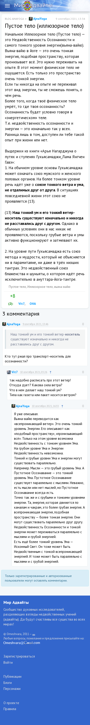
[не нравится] (19, 296)
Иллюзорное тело (40, 287)
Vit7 (21, 304)
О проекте (11, 703)
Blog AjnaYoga (14, 18)
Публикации (12, 676)
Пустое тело (17, 287)
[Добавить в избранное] (28, 296)
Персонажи (12, 688)
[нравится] (7, 296)
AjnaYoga (40, 19)
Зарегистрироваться (19, 656)
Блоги (7, 682)
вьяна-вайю (62, 287)
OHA (32, 304)
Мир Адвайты (16, 602)
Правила (9, 709)
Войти (8, 662)
